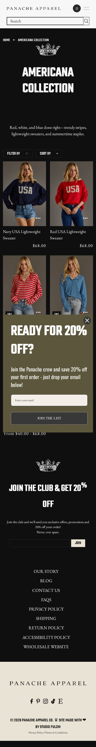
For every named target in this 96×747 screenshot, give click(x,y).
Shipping (46, 618)
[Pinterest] (38, 701)
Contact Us (46, 590)
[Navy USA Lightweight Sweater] (24, 193)
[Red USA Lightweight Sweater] (71, 193)
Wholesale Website (46, 646)
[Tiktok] (53, 701)
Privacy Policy (46, 609)
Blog (46, 580)
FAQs (46, 599)
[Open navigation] (86, 8)
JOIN (78, 543)
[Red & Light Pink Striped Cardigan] (24, 287)
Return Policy (46, 628)
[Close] (87, 320)
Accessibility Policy (46, 637)
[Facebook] (31, 701)
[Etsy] (60, 701)
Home (6, 40)
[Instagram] (45, 701)
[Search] (86, 21)
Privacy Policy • (37, 732)
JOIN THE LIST (49, 418)
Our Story (46, 571)
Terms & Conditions (56, 732)
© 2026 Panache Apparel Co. (32, 720)
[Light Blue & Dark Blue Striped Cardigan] (71, 287)
